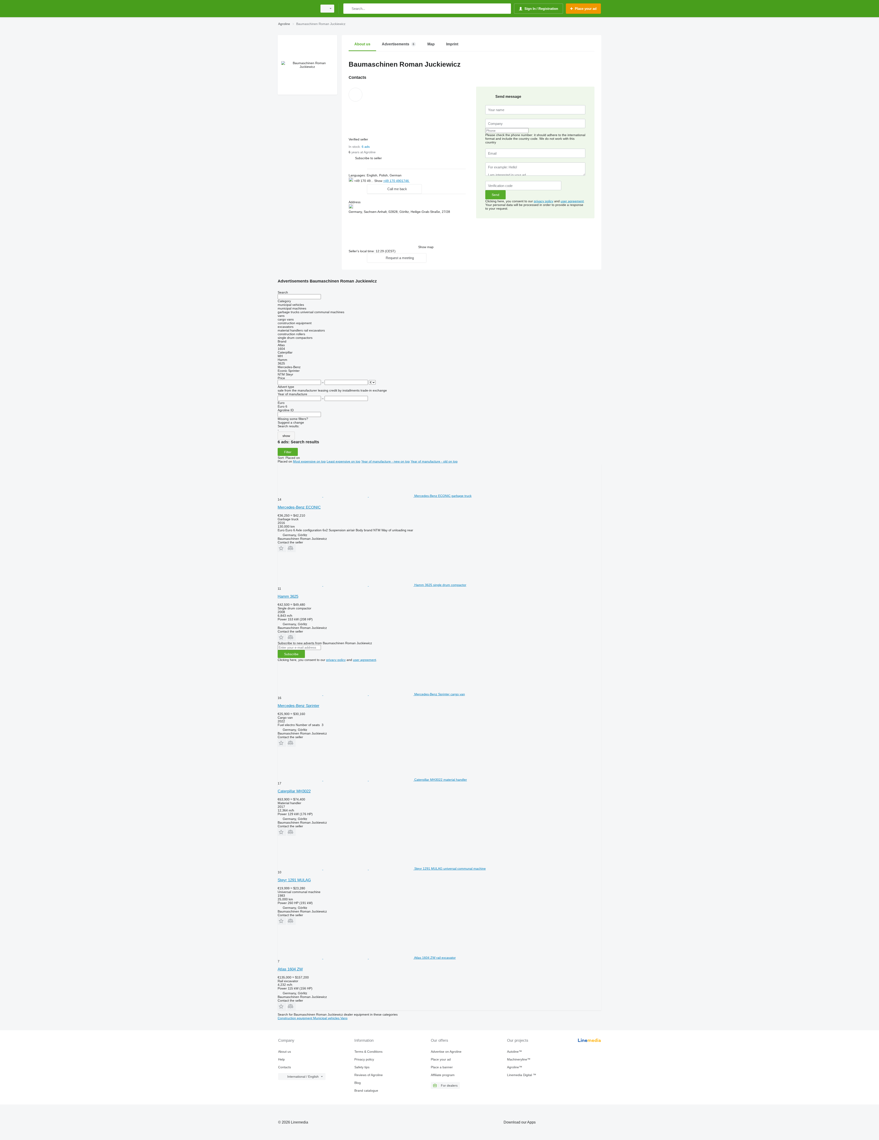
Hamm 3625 (288, 596)
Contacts (284, 1067)
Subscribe (291, 654)
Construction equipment (295, 1018)
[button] (368, 158)
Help (281, 1059)
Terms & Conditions (368, 1051)
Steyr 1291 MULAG (294, 880)
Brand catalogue (366, 1090)
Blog (357, 1083)
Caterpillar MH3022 (294, 791)
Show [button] (378, 181)
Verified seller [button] (359, 139)
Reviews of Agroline (368, 1075)
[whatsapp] (419, 180)
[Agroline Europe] (296, 8)
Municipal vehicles (326, 1018)
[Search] (348, 8)
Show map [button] (426, 247)
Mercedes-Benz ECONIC (299, 507)
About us (284, 1051)
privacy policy (543, 201)
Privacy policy (364, 1059)
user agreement (572, 201)
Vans (343, 1018)
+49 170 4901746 (396, 181)
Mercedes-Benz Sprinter (298, 706)
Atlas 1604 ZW (290, 969)
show (286, 436)
